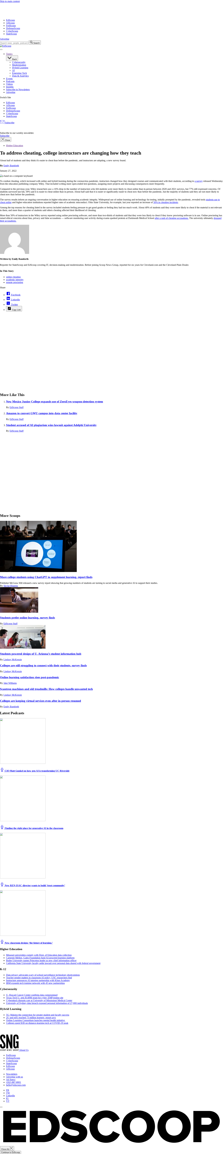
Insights (10, 86)
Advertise (4, 39)
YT (7, 1101)
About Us (24, 1050)
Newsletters (11, 1074)
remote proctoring (14, 282)
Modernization (19, 65)
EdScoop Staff (17, 407)
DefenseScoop (13, 28)
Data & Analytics (20, 76)
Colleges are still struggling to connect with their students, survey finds (43, 665)
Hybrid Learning (20, 67)
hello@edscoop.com (16, 1085)
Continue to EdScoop (10, 1152)
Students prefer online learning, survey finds (27, 617)
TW (8, 1093)
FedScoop (11, 25)
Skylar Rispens (10, 585)
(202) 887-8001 (13, 1082)
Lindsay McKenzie (12, 659)
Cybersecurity (18, 62)
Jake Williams (10, 683)
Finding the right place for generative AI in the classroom (33, 828)
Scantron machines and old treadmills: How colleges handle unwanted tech (46, 689)
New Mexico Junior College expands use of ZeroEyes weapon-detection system (54, 401)
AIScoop (10, 23)
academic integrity (15, 279)
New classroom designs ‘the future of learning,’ (28, 943)
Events (9, 78)
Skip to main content (10, 1)
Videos (9, 84)
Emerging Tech (19, 73)
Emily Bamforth (11, 165)
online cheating (13, 277)
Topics (9, 54)
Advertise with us (14, 1076)
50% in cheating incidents (165, 202)
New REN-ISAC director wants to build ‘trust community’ (34, 885)
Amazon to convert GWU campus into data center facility (41, 413)
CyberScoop (12, 31)
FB (7, 1090)
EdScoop (10, 20)
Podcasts (10, 81)
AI (13, 70)
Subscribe (9, 122)
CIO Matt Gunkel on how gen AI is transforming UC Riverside (36, 771)
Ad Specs (10, 1079)
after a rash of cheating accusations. (172, 218)
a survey (199, 181)
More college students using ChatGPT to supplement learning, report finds (46, 577)
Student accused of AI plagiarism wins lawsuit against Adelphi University (51, 425)
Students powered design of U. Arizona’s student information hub (40, 653)
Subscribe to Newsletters (18, 89)
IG (7, 1098)
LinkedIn (10, 1095)
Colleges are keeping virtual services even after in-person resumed (40, 700)
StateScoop (11, 33)
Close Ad (5, 1149)
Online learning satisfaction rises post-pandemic (29, 677)
